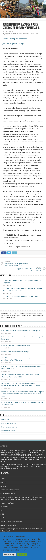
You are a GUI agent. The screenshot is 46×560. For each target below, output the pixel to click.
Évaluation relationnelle (8, 525)
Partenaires (4, 486)
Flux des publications (8, 423)
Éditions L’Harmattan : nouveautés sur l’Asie (20, 296)
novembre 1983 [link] (38, 452)
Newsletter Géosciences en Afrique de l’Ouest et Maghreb (20, 330)
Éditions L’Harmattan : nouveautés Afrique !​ (15, 351)
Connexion (5, 419)
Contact (3, 482)
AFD (1, 510)
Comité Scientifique (7, 503)
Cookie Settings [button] (9, 554)
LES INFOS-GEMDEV (24, 33)
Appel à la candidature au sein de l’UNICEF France (29, 269)
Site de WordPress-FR (8, 431)
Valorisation (4, 507)
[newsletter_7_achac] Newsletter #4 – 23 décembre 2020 (16, 263)
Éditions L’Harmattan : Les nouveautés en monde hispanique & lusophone (22, 289)
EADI (2, 514)
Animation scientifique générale (11, 521)
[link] (38, 452)
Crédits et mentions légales (9, 490)
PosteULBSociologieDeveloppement (15, 39)
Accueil (2, 479)
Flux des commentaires (9, 427)
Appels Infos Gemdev (11, 33)
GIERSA (2, 518)
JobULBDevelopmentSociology (13, 44)
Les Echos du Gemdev (7, 493)
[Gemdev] (23, 3)
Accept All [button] (22, 554)
